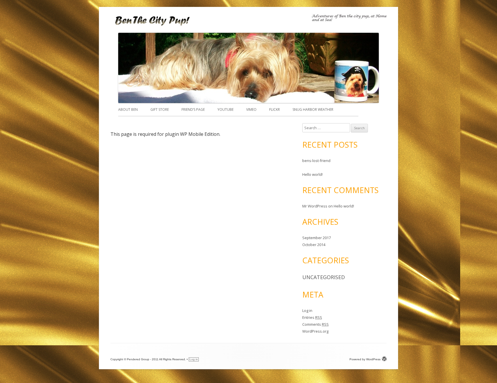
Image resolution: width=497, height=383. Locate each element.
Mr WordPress (314, 206)
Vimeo (251, 109)
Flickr (274, 109)
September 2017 (316, 237)
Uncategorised (323, 277)
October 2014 (313, 244)
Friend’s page (193, 109)
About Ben (128, 109)
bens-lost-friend (316, 160)
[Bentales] (153, 26)
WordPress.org (315, 331)
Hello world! (312, 174)
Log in (307, 310)
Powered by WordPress (365, 359)
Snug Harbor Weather (313, 109)
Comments (315, 324)
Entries (312, 317)
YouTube (225, 109)
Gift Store (159, 109)
